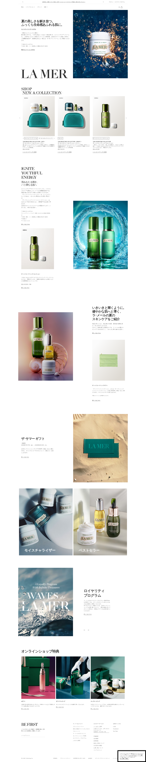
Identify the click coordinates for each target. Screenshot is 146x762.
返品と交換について (99, 743)
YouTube (115, 731)
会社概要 (96, 738)
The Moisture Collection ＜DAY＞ (34, 141)
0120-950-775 (97, 730)
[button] (22, 2)
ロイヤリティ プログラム (79, 738)
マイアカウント (98, 750)
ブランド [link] (39, 7)
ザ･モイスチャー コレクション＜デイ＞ (33, 143)
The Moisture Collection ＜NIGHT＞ (70, 141)
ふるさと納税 (76, 740)
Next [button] (126, 118)
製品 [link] (22, 7)
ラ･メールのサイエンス (79, 733)
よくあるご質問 (98, 726)
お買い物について (98, 748)
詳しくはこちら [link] (25, 224)
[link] (28, 29)
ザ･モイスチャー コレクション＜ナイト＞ (69, 143)
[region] (131, 756)
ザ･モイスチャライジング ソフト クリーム (49, 138)
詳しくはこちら (25, 288)
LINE (114, 726)
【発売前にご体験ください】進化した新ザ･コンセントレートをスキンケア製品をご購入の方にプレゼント (63, 2)
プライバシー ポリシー (65, 758)
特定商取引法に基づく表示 (79, 758)
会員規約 (90, 758)
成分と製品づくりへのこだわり (81, 729)
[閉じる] (141, 755)
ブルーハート (76, 731)
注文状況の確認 (98, 745)
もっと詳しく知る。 (124, 758)
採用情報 (96, 741)
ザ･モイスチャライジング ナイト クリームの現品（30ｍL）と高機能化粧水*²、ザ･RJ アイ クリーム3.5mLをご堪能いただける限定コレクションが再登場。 (74, 146)
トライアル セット (30, 7)
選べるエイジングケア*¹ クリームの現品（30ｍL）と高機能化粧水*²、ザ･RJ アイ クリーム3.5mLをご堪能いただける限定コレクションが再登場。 (39, 146)
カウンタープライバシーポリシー (102, 758)
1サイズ (60, 138)
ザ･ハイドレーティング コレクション (103, 143)
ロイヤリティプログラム (120, 2)
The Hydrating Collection (102, 141)
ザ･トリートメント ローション (101, 138)
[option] (31, 138)
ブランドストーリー (78, 726)
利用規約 (55, 758)
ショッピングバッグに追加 (29, 152)
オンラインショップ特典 (79, 736)
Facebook (116, 729)
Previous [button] (20, 118)
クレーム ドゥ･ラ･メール (31, 138)
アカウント (111, 2)
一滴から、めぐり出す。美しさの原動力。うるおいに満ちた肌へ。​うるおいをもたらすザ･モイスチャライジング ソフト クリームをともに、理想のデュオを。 (108, 146)
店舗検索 (96, 736)
